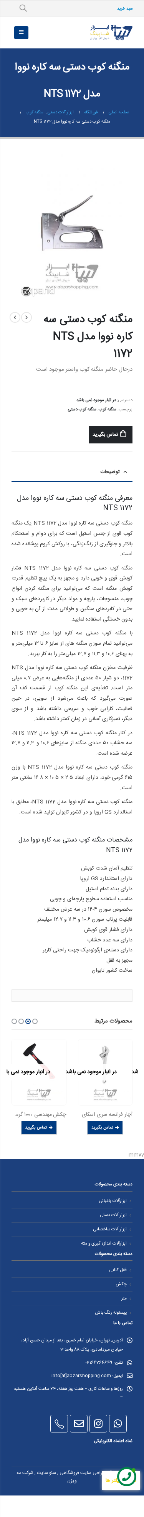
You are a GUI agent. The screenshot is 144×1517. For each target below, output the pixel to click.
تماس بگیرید (106, 434)
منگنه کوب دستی (82, 409)
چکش (121, 1284)
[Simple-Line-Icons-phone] (59, 1423)
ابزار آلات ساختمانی (110, 1229)
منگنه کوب (107, 409)
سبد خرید (124, 8)
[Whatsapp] (118, 1423)
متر (124, 1298)
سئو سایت (46, 1473)
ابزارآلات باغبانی (113, 1201)
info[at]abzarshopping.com (81, 1375)
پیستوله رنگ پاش (111, 1312)
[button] (34, 1021)
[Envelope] (79, 1423)
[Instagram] (98, 1423)
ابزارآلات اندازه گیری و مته (104, 1243)
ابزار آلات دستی (113, 1215)
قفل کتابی (118, 1270)
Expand (26, 291)
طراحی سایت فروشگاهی (82, 1473)
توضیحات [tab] (110, 472)
